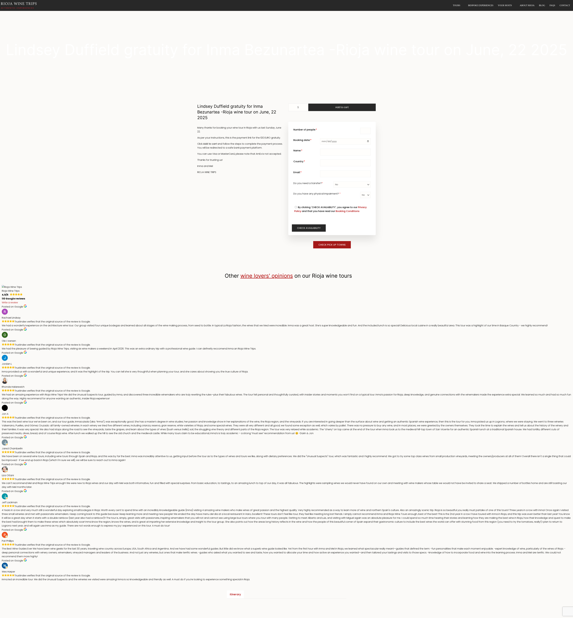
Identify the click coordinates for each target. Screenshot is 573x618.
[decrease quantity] (291, 107)
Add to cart (342, 107)
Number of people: (305, 129)
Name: (297, 150)
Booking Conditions (347, 211)
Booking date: (302, 140)
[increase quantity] (304, 107)
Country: (299, 161)
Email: (297, 172)
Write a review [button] (10, 302)
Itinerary (235, 594)
